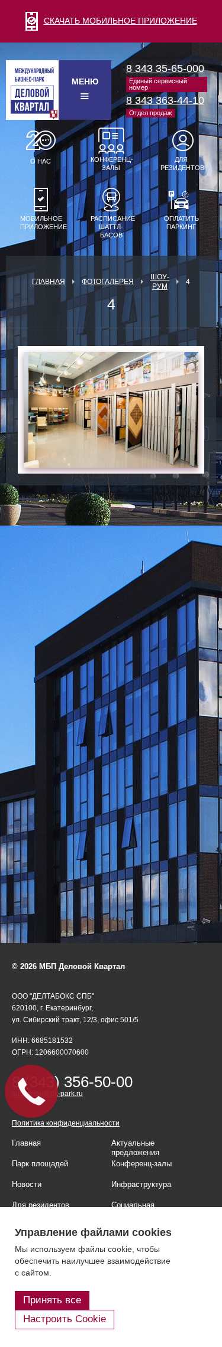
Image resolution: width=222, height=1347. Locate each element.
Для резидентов (181, 163)
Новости (26, 1184)
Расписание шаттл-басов (111, 227)
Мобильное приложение (41, 222)
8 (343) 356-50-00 (72, 1082)
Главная (48, 282)
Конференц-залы (111, 163)
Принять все (52, 1300)
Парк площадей (40, 1163)
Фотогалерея (108, 282)
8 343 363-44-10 (165, 100)
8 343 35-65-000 (165, 68)
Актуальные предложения (135, 1148)
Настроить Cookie (64, 1319)
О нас (40, 161)
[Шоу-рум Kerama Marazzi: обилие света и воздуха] (111, 410)
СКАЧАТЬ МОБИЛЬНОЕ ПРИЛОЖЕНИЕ (120, 20)
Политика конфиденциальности (66, 1123)
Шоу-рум (159, 282)
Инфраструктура (141, 1184)
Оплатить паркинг (181, 222)
